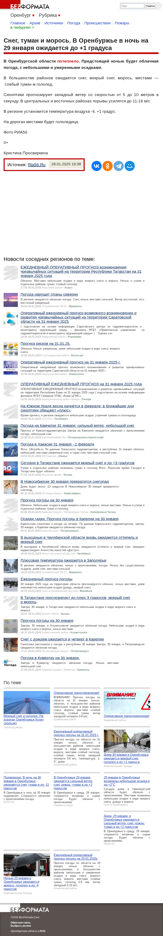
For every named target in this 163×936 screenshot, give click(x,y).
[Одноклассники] (108, 166)
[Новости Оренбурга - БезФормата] (25, 5)
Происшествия (97, 23)
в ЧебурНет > (22, 27)
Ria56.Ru (36, 164)
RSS (42, 931)
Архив (35, 23)
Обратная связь (21, 922)
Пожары (122, 23)
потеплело (68, 61)
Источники (54, 23)
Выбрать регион (21, 925)
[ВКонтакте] (96, 166)
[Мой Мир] (130, 166)
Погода (73, 23)
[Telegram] (119, 166)
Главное (17, 23)
